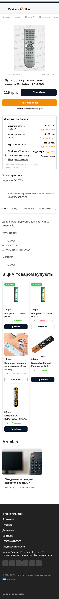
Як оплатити (45, 208)
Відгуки (15, 208)
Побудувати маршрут (18, 159)
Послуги (7, 524)
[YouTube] (25, 563)
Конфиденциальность (13, 594)
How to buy (29, 208)
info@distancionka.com (14, 546)
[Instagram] (12, 563)
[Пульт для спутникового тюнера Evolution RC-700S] (29, 48)
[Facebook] (5, 563)
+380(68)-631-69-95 (18, 197)
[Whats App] (39, 563)
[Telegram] (19, 563)
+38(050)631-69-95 (11, 541)
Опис (5, 208)
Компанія (8, 519)
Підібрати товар (29, 102)
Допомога (8, 530)
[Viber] (32, 563)
